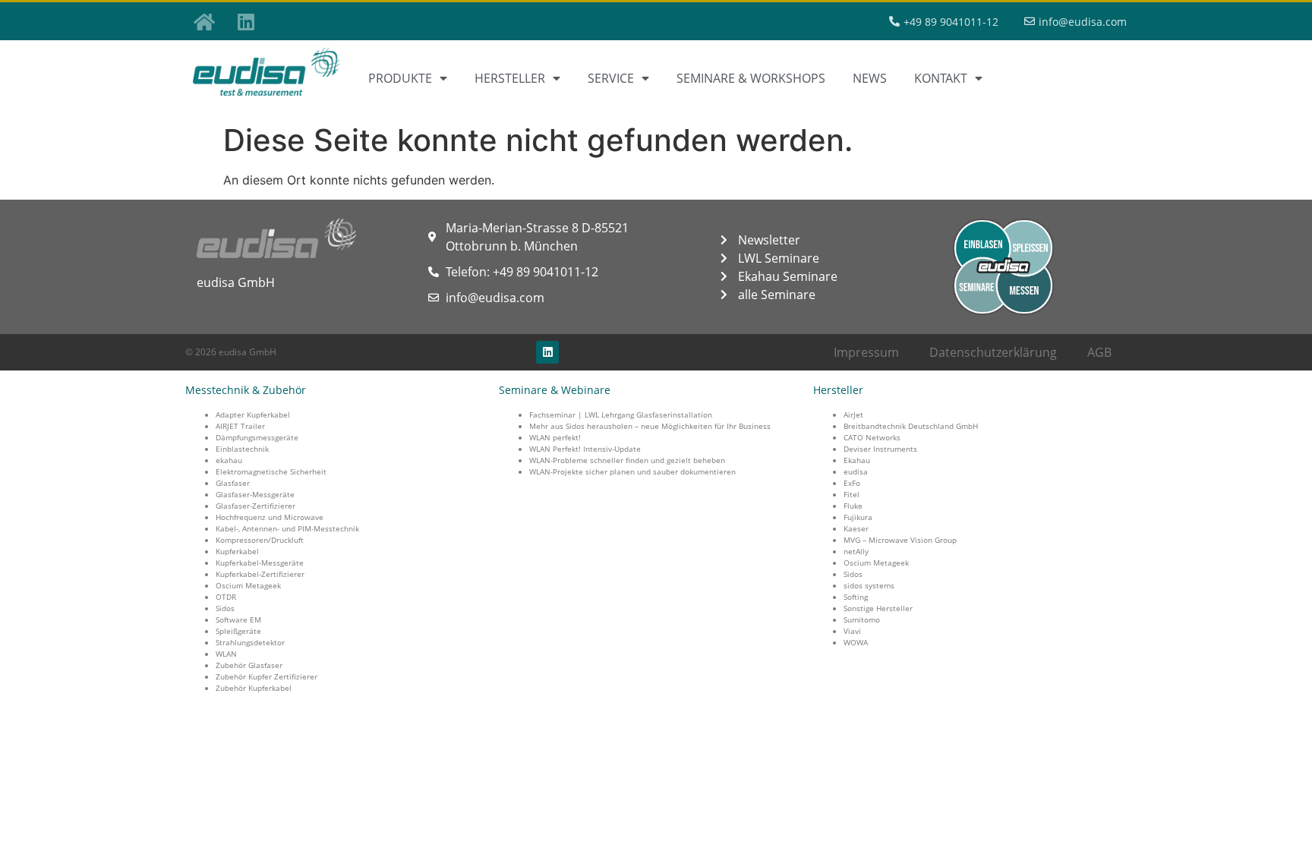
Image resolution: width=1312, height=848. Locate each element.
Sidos (225, 608)
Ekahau (857, 460)
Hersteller (510, 78)
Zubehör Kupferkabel (254, 687)
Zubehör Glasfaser (249, 665)
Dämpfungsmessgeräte (257, 437)
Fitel (851, 494)
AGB (1099, 352)
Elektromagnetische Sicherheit (271, 471)
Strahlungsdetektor (250, 642)
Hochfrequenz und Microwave (269, 517)
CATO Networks (872, 437)
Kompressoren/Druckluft (260, 539)
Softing (856, 596)
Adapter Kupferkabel (253, 414)
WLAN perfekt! (555, 437)
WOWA (856, 642)
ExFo (852, 483)
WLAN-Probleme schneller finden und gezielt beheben (627, 460)
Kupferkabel (237, 551)
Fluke (853, 505)
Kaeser (856, 528)
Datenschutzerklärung (993, 352)
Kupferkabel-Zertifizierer (260, 574)
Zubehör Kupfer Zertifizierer (266, 676)
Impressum (866, 352)
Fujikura (858, 517)
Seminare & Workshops (750, 78)
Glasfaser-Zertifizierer (255, 505)
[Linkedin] (246, 21)
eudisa (856, 471)
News (870, 78)
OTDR (226, 596)
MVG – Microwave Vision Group (900, 539)
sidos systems (869, 585)
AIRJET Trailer (240, 426)
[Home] (204, 21)
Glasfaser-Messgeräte (255, 494)
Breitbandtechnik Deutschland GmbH (911, 426)
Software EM (238, 619)
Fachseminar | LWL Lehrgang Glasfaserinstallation (620, 414)
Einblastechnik (242, 448)
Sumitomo (862, 619)
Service (611, 78)
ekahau (229, 460)
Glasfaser (233, 483)
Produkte (400, 78)
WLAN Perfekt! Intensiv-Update (585, 448)
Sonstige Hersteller (878, 608)
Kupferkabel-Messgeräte (260, 562)
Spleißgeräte (238, 631)
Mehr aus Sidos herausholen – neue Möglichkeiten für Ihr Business (650, 426)
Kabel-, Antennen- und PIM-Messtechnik (287, 528)
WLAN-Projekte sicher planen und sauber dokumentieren (632, 471)
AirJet (853, 414)
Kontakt (940, 78)
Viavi (852, 631)
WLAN (226, 653)
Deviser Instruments (880, 448)
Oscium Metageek (248, 585)
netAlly (856, 551)
